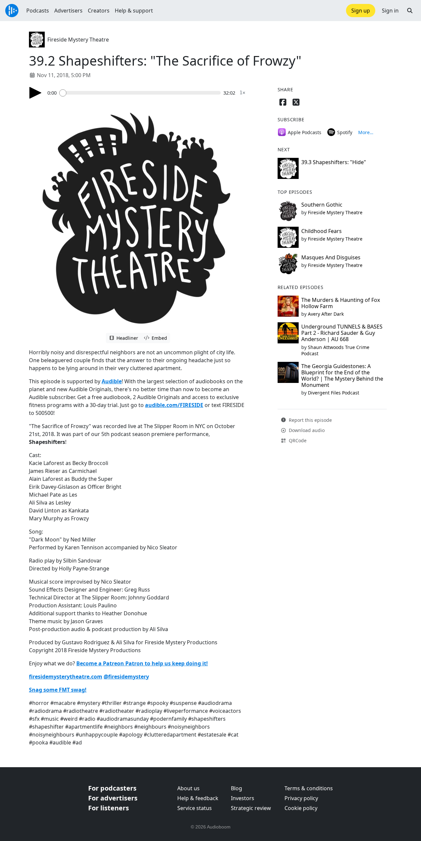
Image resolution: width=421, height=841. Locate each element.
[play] (35, 93)
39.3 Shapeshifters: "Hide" (333, 162)
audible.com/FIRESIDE (174, 405)
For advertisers (112, 798)
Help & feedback (197, 798)
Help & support (134, 10)
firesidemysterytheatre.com (65, 676)
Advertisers (68, 10)
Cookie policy (301, 808)
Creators (99, 10)
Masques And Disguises (330, 257)
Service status (194, 808)
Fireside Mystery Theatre (78, 39)
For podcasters (112, 788)
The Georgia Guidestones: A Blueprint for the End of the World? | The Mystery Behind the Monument (342, 375)
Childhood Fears (321, 231)
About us (188, 788)
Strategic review (251, 808)
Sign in (390, 10)
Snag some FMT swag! (58, 689)
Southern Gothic (321, 204)
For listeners (108, 807)
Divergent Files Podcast (333, 393)
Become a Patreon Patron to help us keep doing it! (142, 663)
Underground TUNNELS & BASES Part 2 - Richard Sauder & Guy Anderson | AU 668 (342, 333)
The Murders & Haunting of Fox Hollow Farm (340, 303)
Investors (242, 798)
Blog (236, 788)
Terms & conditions (309, 788)
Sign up (360, 10)
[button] (410, 10)
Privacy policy (301, 798)
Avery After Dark (326, 314)
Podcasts (37, 10)
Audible (112, 381)
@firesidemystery (126, 676)
